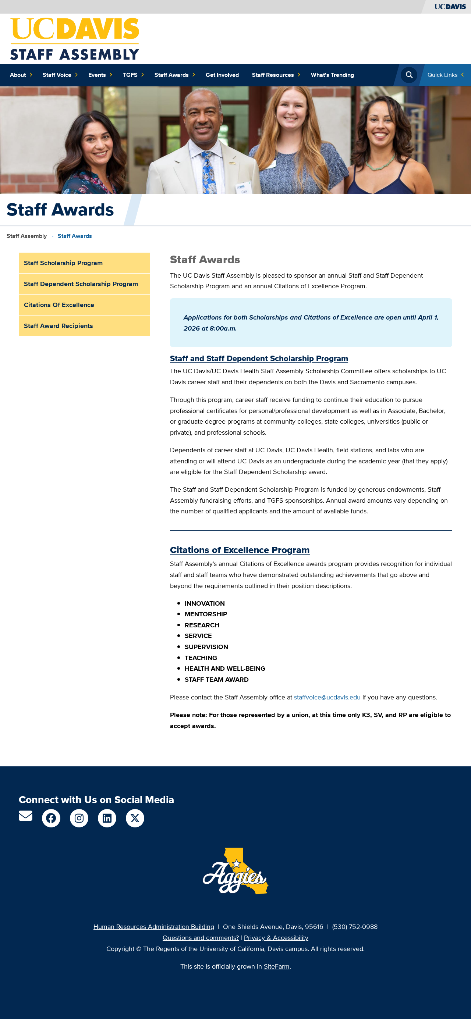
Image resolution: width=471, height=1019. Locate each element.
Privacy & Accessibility (276, 938)
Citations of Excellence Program (240, 550)
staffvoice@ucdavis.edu (327, 697)
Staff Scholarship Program (63, 263)
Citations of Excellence (59, 305)
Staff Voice (57, 75)
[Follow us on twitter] (135, 818)
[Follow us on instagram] (79, 818)
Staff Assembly (27, 236)
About (18, 75)
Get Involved (222, 75)
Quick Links (442, 75)
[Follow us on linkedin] (107, 818)
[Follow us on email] (25, 818)
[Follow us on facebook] (51, 818)
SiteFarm (277, 966)
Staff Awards (172, 75)
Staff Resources (273, 75)
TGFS (130, 75)
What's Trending (332, 75)
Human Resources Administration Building (153, 926)
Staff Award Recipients (58, 326)
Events (97, 75)
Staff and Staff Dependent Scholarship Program (259, 358)
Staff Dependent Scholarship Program (81, 284)
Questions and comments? (201, 938)
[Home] (74, 38)
